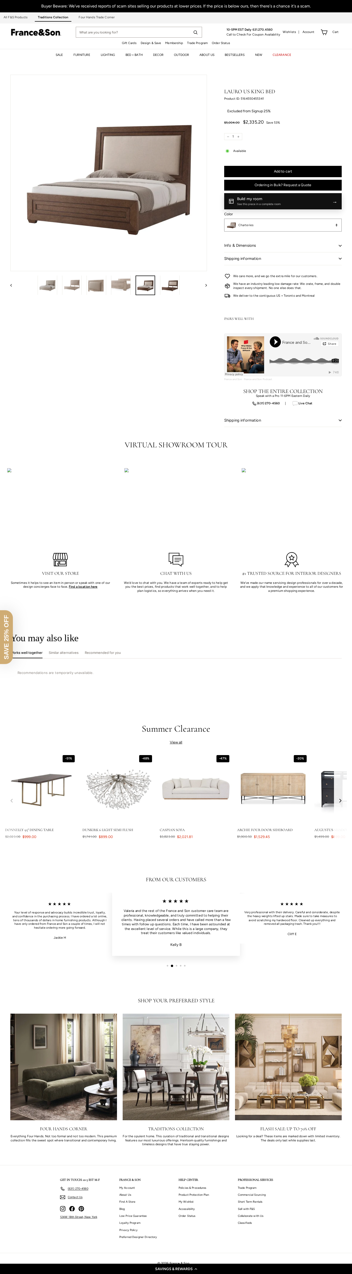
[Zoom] (109, 173)
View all (176, 742)
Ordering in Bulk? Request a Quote (283, 185)
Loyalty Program (129, 1223)
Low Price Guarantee (133, 1216)
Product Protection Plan (194, 1194)
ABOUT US (206, 55)
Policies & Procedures (192, 1188)
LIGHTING (108, 55)
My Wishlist (186, 1201)
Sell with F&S (246, 1209)
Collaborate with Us (250, 1216)
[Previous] (13, 285)
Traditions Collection (53, 17)
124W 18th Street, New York (78, 1217)
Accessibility (187, 1209)
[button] (176, 1269)
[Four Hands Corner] (63, 1067)
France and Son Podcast (258, 379)
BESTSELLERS (235, 55)
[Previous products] (11, 801)
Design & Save (151, 43)
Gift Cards (129, 43)
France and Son (233, 379)
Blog (122, 1209)
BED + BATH (134, 55)
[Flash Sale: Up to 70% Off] (288, 1067)
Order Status (221, 43)
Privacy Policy (128, 1230)
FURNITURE (81, 55)
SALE (59, 55)
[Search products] (195, 32)
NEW (258, 55)
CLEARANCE (282, 55)
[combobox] (283, 225)
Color (228, 214)
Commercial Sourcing (252, 1194)
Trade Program (197, 43)
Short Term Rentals (250, 1201)
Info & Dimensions (240, 245)
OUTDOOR (181, 55)
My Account (127, 1188)
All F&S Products (16, 17)
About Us (125, 1194)
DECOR (158, 55)
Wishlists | (291, 32)
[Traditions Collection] (176, 1067)
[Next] (203, 285)
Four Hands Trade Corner (97, 17)
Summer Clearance (176, 728)
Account (309, 32)
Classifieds (245, 1223)
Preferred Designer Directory (138, 1237)
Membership (174, 43)
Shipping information (242, 258)
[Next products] (340, 801)
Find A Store (127, 1201)
